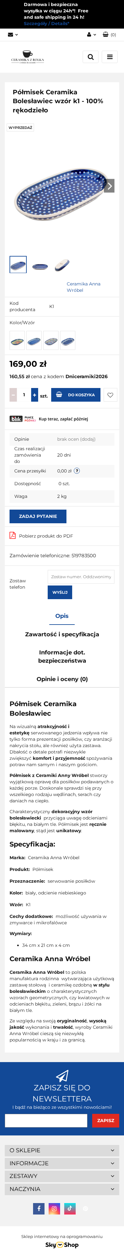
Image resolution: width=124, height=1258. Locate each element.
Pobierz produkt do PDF (46, 536)
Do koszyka (81, 394)
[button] (109, 35)
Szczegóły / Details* (46, 23)
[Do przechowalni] (110, 395)
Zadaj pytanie (38, 516)
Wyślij (59, 592)
